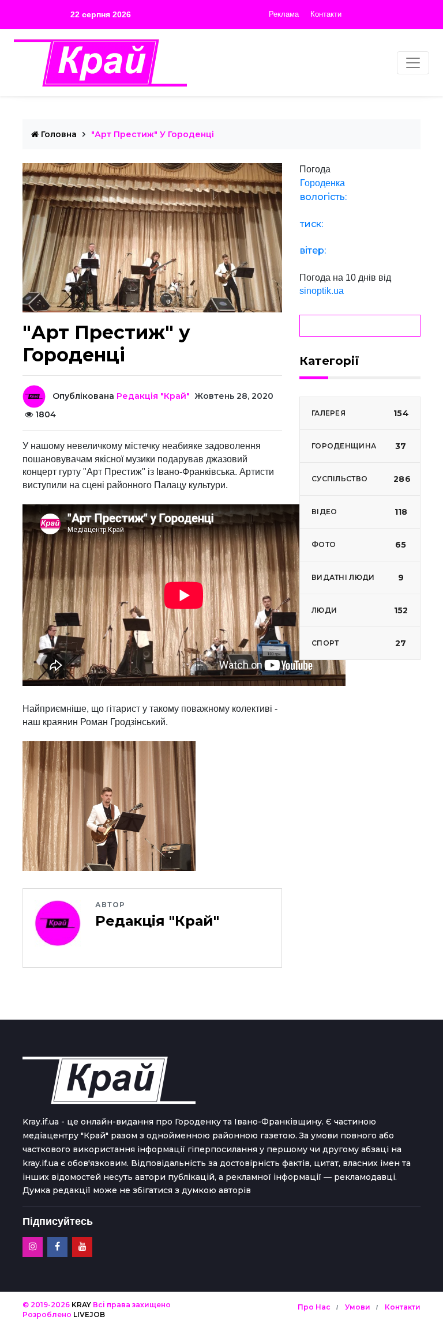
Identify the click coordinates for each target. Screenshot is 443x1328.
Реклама (284, 14)
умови (357, 1307)
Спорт (359, 643)
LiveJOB (89, 1314)
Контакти (325, 14)
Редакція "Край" (153, 396)
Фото (359, 545)
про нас (314, 1307)
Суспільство (361, 479)
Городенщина (359, 446)
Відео (359, 512)
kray (81, 1304)
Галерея (360, 413)
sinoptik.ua (321, 291)
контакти (403, 1307)
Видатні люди (357, 577)
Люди (359, 610)
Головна (58, 134)
